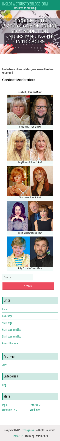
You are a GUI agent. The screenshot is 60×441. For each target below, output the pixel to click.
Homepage (7, 315)
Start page (7, 322)
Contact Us (18, 435)
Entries (35, 404)
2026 (4, 364)
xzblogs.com (28, 430)
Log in (5, 309)
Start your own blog (11, 329)
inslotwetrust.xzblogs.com (25, 3)
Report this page (10, 343)
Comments (9, 409)
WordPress (35, 409)
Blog (4, 384)
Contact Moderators (18, 80)
